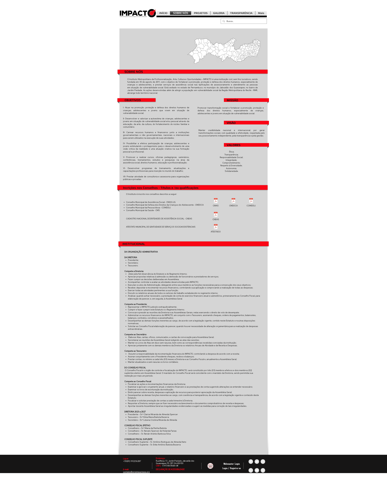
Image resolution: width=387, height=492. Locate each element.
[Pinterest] (263, 470)
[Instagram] (263, 461)
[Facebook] (251, 461)
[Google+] (251, 470)
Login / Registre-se (231, 468)
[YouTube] (257, 470)
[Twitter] (257, 461)
